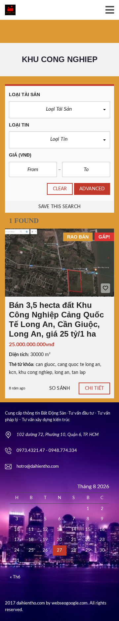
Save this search (59, 206)
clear (60, 189)
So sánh (59, 388)
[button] (59, 109)
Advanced (92, 189)
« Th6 (15, 577)
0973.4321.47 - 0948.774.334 (47, 451)
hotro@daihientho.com (38, 466)
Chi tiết (94, 388)
